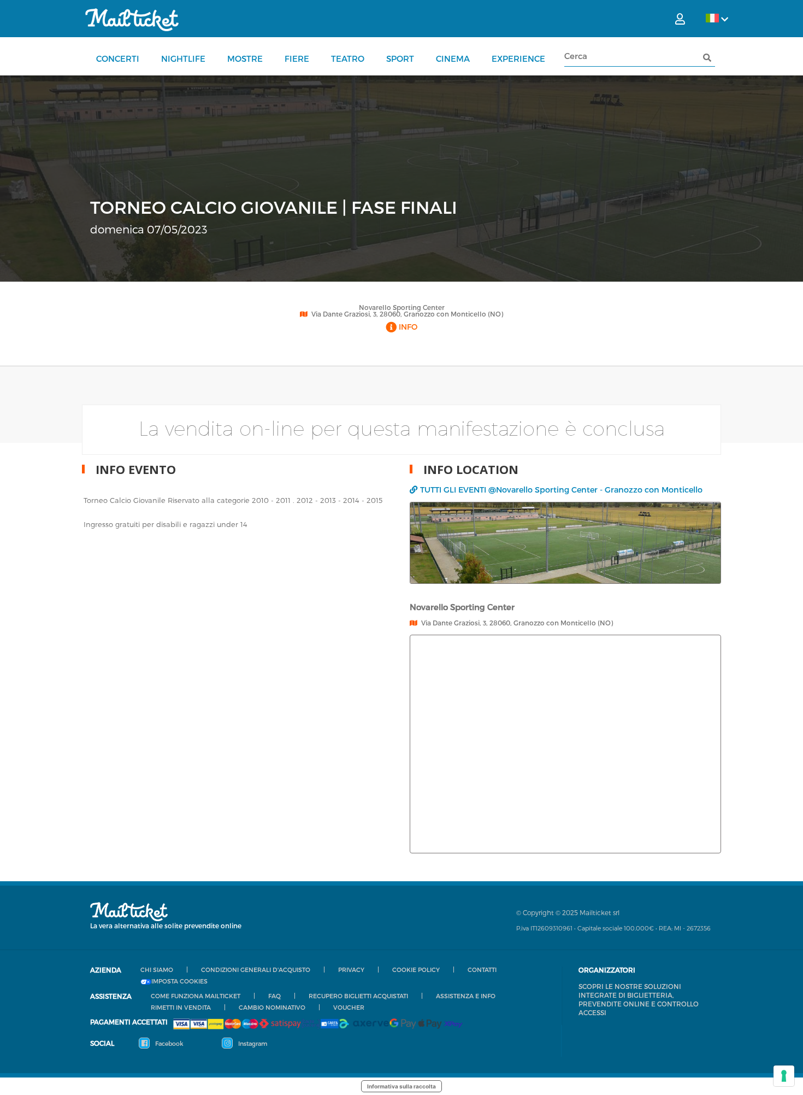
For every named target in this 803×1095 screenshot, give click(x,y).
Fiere (297, 58)
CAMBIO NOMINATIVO (272, 1007)
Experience (518, 58)
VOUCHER (348, 1007)
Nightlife (183, 58)
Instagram (252, 1043)
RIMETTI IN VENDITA (181, 1007)
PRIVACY (351, 970)
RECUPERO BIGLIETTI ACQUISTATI (358, 996)
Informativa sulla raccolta (401, 1086)
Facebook (168, 1043)
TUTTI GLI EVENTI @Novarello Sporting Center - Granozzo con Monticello (561, 489)
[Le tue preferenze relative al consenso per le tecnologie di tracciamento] (784, 1075)
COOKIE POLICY (416, 970)
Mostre (245, 58)
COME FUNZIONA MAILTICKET (195, 996)
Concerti (117, 58)
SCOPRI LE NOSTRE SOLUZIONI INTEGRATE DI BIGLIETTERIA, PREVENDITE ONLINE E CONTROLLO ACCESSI (638, 999)
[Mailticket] (132, 19)
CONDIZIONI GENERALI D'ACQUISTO (255, 970)
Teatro (347, 58)
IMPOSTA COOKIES (179, 981)
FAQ (274, 996)
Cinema (453, 58)
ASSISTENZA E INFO (465, 996)
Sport (400, 58)
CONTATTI (482, 970)
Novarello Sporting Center (402, 307)
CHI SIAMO (156, 970)
